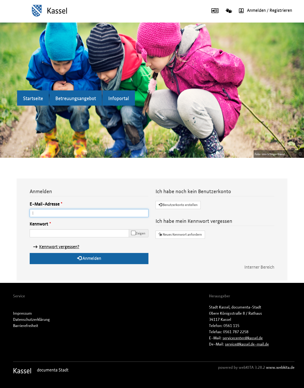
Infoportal (118, 98)
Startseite (33, 98)
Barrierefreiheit (25, 326)
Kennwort (39, 224)
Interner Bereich (259, 267)
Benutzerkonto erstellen (180, 205)
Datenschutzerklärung (31, 320)
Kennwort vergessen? (59, 247)
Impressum (22, 313)
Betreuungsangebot (75, 98)
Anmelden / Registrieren (269, 11)
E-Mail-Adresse (45, 204)
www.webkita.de (280, 367)
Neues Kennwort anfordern (182, 234)
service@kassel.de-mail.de (247, 344)
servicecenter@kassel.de (243, 338)
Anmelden (91, 259)
